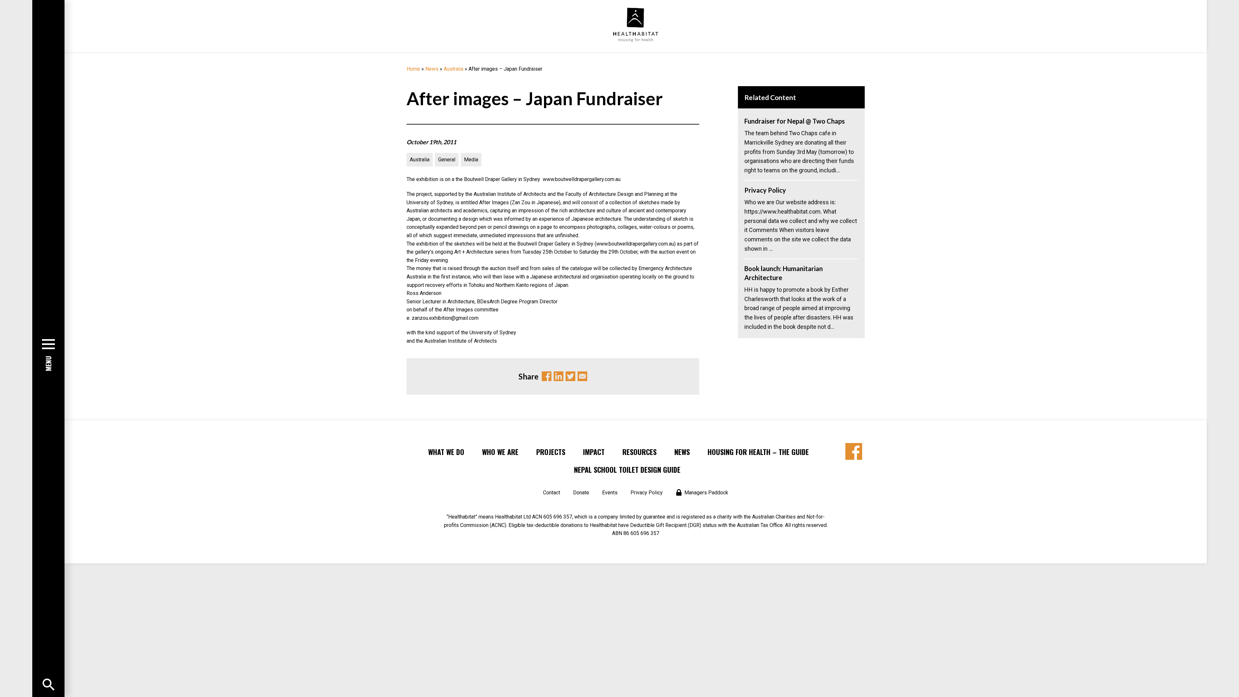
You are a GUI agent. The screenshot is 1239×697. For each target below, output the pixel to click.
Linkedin (558, 376)
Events (610, 493)
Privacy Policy (646, 493)
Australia (453, 69)
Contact (551, 493)
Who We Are (500, 452)
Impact (594, 452)
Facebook (546, 376)
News (431, 69)
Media (471, 160)
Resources (639, 452)
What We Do (446, 452)
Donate (581, 493)
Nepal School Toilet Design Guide (627, 469)
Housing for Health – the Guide (758, 452)
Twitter (570, 376)
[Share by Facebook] (853, 451)
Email (582, 376)
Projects (550, 452)
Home (413, 69)
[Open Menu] (49, 685)
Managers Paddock (706, 493)
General (446, 160)
